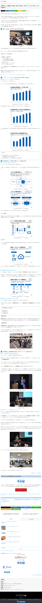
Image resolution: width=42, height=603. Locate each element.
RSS (22, 597)
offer (3, 585)
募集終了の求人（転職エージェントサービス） (10, 585)
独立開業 (2, 586)
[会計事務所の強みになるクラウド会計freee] (21, 567)
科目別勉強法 (5, 587)
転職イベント (13, 589)
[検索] (39, 1)
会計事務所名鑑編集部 (5, 501)
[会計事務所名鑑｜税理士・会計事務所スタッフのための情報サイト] (3, 1)
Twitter (19, 597)
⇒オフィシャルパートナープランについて (36, 575)
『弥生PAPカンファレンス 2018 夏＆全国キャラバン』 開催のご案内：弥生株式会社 (13, 74)
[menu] (41, 1)
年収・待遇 (2, 584)
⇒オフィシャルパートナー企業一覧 (37, 574)
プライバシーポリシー (22, 600)
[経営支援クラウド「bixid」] (21, 572)
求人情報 (2, 585)
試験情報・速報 (9, 587)
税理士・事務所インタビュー (8, 589)
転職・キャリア (2, 589)
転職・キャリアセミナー (21, 589)
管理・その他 (2, 588)
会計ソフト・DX (3, 7)
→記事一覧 (3, 502)
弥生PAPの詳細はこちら (20, 489)
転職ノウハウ (16, 589)
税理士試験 (2, 587)
